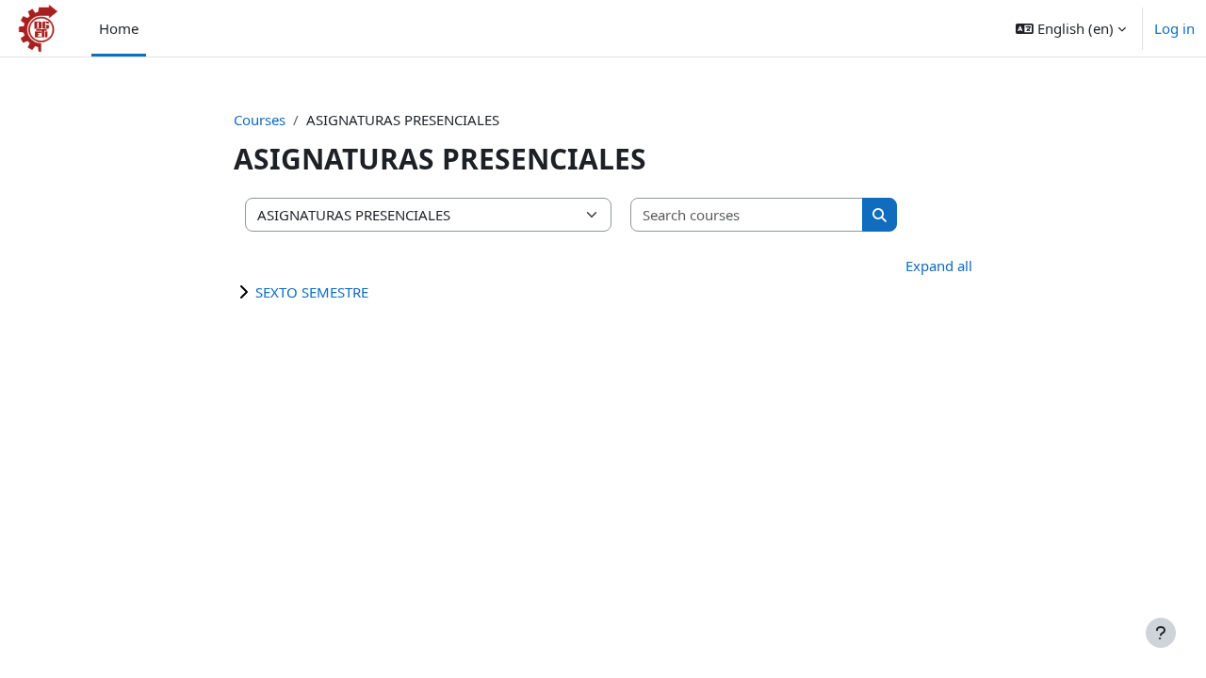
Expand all (938, 265)
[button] (1070, 28)
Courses (259, 119)
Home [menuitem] (119, 28)
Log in (1174, 28)
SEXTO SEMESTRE (311, 291)
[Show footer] (1161, 633)
